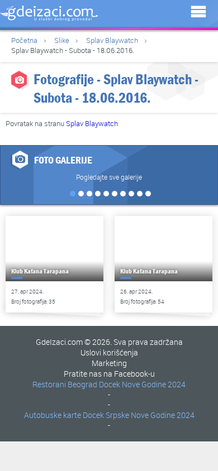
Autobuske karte (52, 415)
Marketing (109, 363)
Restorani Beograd (64, 384)
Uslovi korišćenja (109, 352)
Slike (61, 40)
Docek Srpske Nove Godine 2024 (139, 415)
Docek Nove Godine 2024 (142, 384)
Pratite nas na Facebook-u (109, 373)
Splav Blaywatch (112, 40)
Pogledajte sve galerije (109, 176)
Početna (24, 40)
